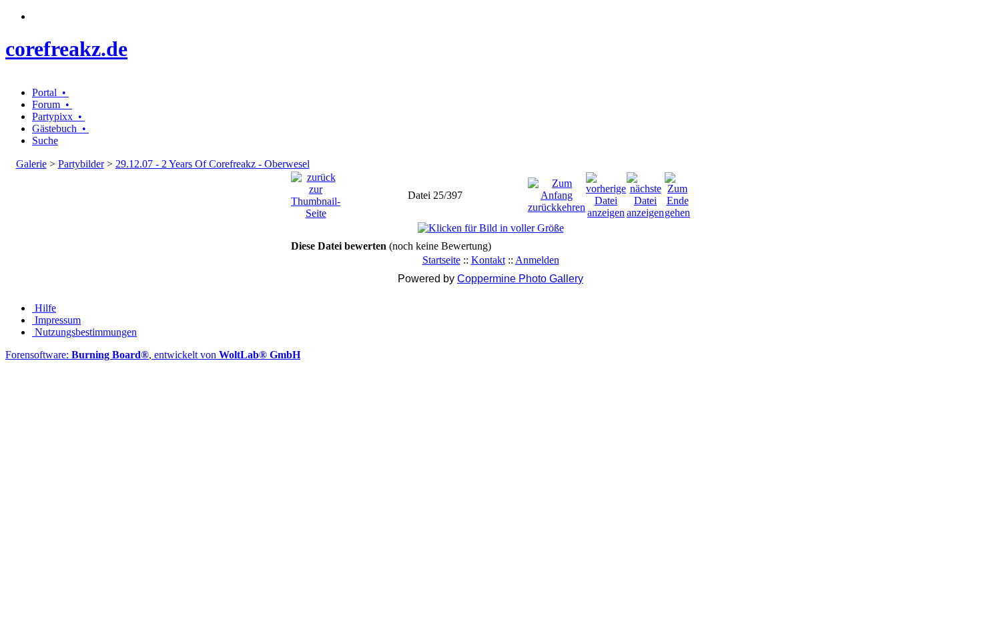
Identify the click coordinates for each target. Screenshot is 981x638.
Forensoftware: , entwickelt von (152, 354)
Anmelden (537, 260)
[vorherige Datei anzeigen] (606, 192)
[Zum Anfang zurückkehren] (556, 192)
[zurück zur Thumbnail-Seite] (315, 192)
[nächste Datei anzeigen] (645, 192)
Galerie (31, 164)
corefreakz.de (66, 49)
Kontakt (488, 260)
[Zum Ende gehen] (677, 192)
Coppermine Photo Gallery (520, 278)
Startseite (441, 260)
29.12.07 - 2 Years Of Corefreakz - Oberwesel (212, 164)
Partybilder (81, 164)
